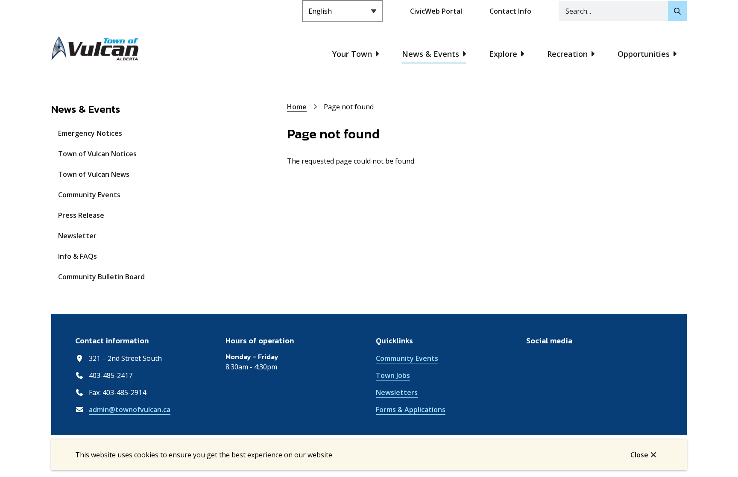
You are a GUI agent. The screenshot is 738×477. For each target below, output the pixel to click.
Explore (503, 54)
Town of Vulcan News (93, 174)
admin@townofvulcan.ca (129, 409)
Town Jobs (393, 375)
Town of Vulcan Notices (97, 153)
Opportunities (644, 54)
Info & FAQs (77, 256)
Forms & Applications (410, 409)
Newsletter (77, 235)
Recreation (567, 54)
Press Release (81, 215)
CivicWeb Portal (436, 11)
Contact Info (510, 11)
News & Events (430, 54)
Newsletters (397, 392)
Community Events (89, 194)
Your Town (352, 54)
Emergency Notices (90, 133)
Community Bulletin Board (101, 276)
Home (297, 106)
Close (639, 454)
